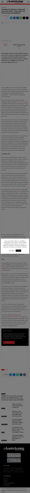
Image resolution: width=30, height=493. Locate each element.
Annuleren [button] (12, 250)
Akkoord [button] (18, 250)
